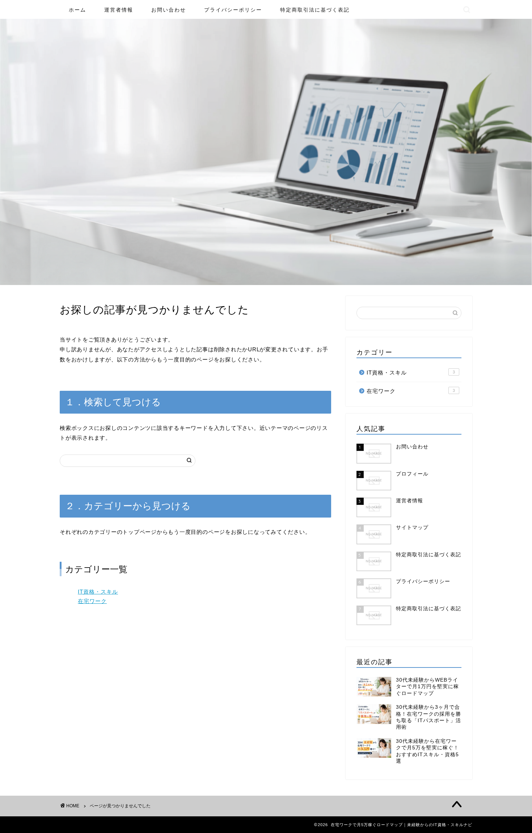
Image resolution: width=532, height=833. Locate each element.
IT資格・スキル (98, 592)
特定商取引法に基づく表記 (315, 10)
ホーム (77, 10)
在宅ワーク (92, 601)
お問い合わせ (168, 10)
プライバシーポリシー (233, 10)
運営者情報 (118, 10)
